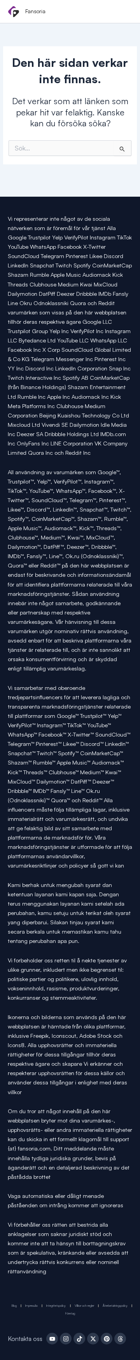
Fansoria (35, 11)
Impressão (31, 1306)
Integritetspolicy (56, 1306)
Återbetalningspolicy (115, 1306)
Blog (14, 1306)
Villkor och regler (84, 1306)
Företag (70, 1313)
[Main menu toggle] (123, 12)
